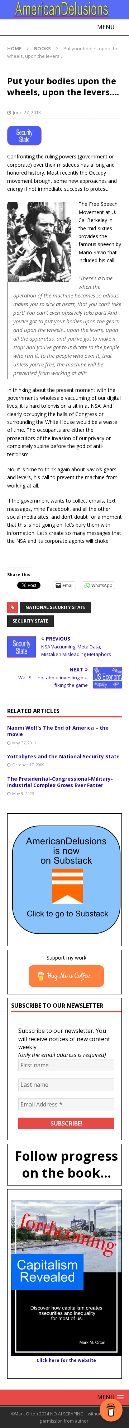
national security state (55, 607)
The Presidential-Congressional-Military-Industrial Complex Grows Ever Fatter (60, 782)
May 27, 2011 (24, 742)
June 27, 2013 (27, 112)
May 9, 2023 (23, 793)
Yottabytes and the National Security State (63, 756)
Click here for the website (66, 1360)
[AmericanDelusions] (64, 9)
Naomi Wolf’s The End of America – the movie (58, 731)
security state (30, 621)
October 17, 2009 (28, 764)
